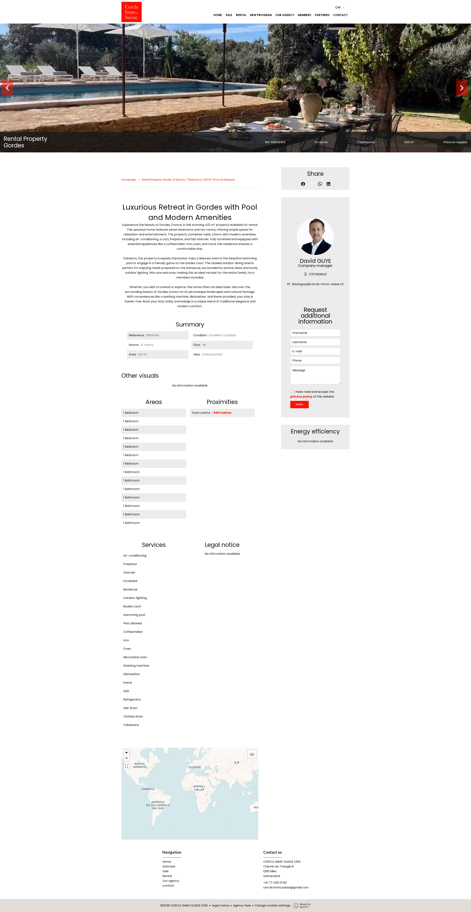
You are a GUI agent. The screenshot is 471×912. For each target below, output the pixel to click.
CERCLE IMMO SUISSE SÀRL (282, 862)
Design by (305, 905)
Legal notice (220, 905)
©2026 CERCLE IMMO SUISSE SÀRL (184, 905)
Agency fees (242, 905)
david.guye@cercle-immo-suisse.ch (318, 284)
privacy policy (301, 396)
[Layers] (252, 754)
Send (299, 404)
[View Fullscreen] (126, 766)
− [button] (126, 758)
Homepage (128, 179)
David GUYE (315, 261)
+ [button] (126, 752)
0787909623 (318, 274)
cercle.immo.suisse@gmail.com (286, 887)
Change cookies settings (272, 905)
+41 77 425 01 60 (275, 883)
